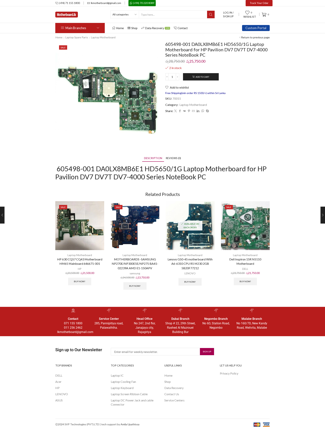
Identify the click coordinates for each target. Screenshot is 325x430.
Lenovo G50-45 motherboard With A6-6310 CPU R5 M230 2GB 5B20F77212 (190, 263)
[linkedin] (198, 111)
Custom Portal (255, 28)
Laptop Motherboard (103, 37)
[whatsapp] (202, 111)
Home (120, 28)
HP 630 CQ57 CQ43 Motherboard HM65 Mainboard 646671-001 (79, 261)
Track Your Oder (259, 3)
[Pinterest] (189, 111)
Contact (183, 28)
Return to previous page (255, 37)
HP (79, 268)
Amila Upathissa (130, 424)
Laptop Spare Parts (76, 37)
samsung (135, 273)
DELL (245, 268)
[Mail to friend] (193, 111)
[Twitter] (175, 111)
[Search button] (211, 14)
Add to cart (202, 76)
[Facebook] (180, 111)
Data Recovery (157, 28)
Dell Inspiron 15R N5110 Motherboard (245, 261)
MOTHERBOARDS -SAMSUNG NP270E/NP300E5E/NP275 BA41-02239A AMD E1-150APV (135, 263)
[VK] (184, 111)
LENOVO (190, 273)
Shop (134, 28)
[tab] (153, 158)
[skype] (207, 111)
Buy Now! (79, 281)
